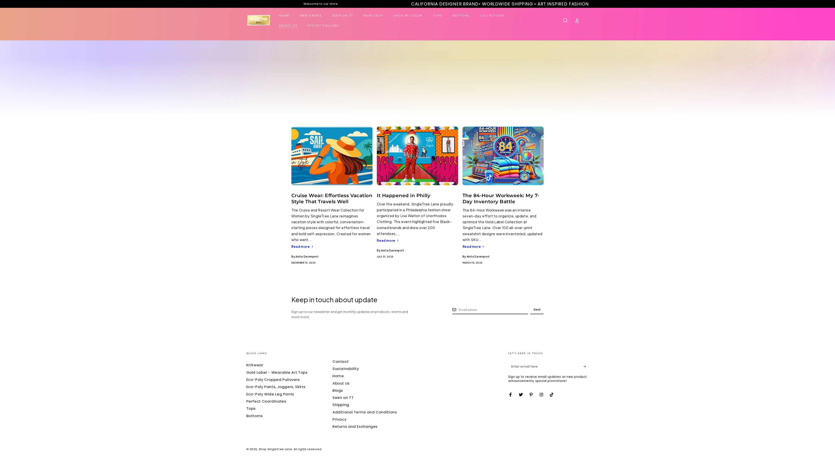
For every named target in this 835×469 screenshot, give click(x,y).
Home (338, 375)
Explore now (461, 105)
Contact (340, 361)
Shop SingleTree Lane (275, 449)
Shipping (340, 404)
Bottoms (254, 415)
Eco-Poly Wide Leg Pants (270, 394)
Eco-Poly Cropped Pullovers (273, 379)
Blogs (337, 390)
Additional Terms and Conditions (364, 412)
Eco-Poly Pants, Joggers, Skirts (276, 386)
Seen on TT (343, 397)
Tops (251, 408)
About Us (341, 383)
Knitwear (255, 365)
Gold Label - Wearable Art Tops (277, 372)
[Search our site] (565, 20)
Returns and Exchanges (355, 426)
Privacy (339, 419)
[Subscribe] (586, 366)
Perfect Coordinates (266, 401)
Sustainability (345, 368)
